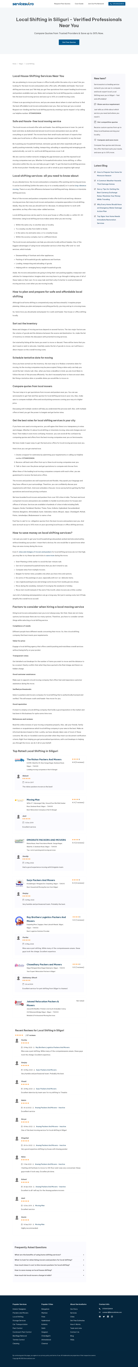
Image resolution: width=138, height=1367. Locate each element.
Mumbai (44, 1313)
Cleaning (16, 1343)
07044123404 (118, 4)
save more (50, 556)
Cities (72, 1317)
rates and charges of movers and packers (35, 552)
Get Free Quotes (69, 42)
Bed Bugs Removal (20, 1336)
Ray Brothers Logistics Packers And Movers (53, 1047)
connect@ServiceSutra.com (112, 1312)
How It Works (75, 1324)
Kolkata (44, 1324)
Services (73, 1313)
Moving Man (40, 1206)
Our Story (74, 1309)
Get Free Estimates (77, 1320)
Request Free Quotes (62, 4)
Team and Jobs (76, 1328)
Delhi (43, 1328)
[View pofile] (19, 760)
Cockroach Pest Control (22, 1332)
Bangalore (45, 1309)
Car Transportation (20, 1324)
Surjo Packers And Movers (46, 1070)
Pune (43, 1317)
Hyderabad (45, 1320)
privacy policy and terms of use (50, 1355)
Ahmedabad (46, 1340)
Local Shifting (18, 1317)
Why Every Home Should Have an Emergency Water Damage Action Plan (109, 207)
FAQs (72, 1340)
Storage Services (19, 1320)
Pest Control (17, 1328)
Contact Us (74, 1332)
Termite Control (19, 1340)
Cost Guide (79, 4)
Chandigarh (46, 1336)
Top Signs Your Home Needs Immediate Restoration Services (108, 219)
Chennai (44, 1343)
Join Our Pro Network (96, 4)
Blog (72, 1336)
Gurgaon (44, 1332)
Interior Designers (19, 1309)
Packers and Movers (20, 1313)
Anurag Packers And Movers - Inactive (50, 1108)
